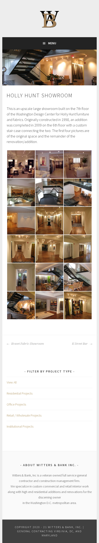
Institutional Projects (20, 426)
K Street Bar (80, 343)
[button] (21, 164)
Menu (52, 43)
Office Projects (16, 404)
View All (12, 382)
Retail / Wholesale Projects (24, 415)
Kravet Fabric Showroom (27, 343)
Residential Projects (19, 393)
